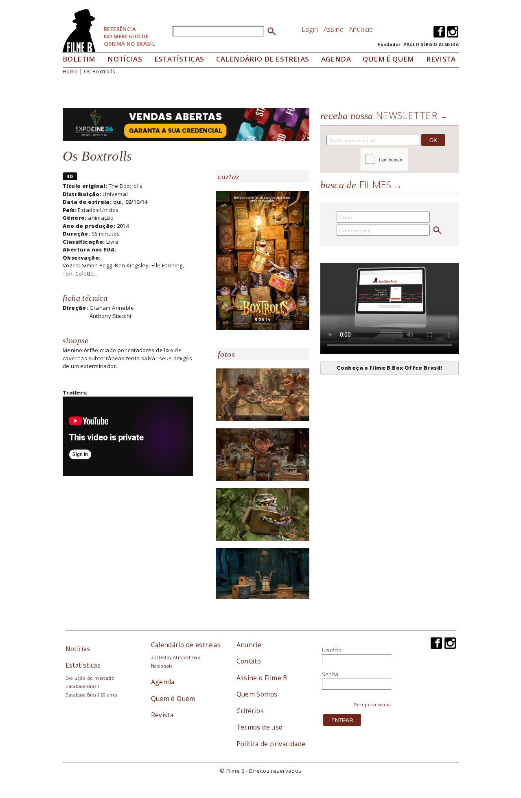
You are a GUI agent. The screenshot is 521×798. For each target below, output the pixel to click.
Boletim (79, 59)
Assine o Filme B (261, 677)
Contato (248, 661)
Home (70, 71)
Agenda (336, 59)
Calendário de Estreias (262, 59)
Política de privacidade (271, 743)
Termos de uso (259, 727)
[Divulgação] (262, 259)
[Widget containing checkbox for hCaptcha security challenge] (406, 159)
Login (310, 29)
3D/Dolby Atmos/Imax (175, 657)
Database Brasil (82, 686)
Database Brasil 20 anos (92, 695)
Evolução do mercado (90, 678)
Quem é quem (388, 59)
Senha (330, 674)
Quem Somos (257, 694)
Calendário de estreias (186, 644)
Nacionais (162, 666)
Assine (334, 29)
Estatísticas (179, 59)
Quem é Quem (173, 698)
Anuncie (361, 29)
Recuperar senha (372, 705)
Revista (441, 59)
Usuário (332, 650)
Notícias (124, 59)
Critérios (250, 710)
